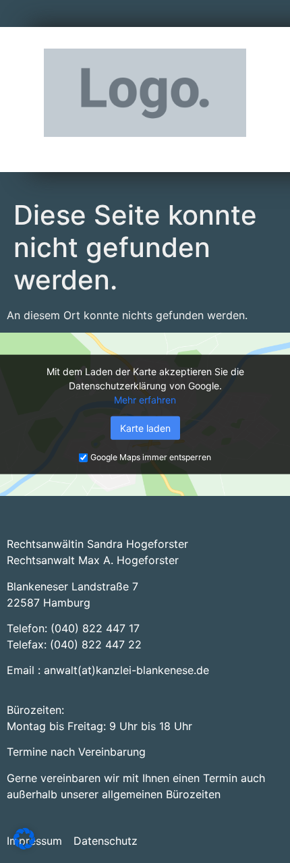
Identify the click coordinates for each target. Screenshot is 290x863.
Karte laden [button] (145, 428)
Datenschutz (106, 840)
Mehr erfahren (145, 400)
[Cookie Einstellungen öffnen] (24, 845)
